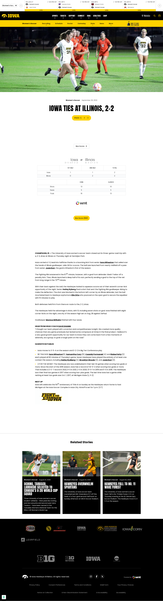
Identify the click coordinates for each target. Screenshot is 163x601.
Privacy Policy (34, 585)
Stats (93, 23)
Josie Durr (50, 268)
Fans (89, 15)
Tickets (63, 15)
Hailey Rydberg (68, 360)
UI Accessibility (101, 592)
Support (72, 15)
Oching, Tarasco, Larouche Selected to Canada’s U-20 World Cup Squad (41, 488)
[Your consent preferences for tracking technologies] (4, 597)
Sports (55, 15)
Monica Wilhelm (53, 320)
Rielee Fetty (116, 354)
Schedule (59, 23)
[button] (21, 5)
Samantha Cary (73, 354)
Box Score (80, 146)
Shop (105, 15)
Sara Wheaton (107, 262)
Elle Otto (75, 295)
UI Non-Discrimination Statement (74, 592)
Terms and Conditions (82, 585)
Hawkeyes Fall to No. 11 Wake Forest (119, 485)
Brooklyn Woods (87, 360)
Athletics (97, 15)
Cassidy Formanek (94, 354)
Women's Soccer (73, 100)
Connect (81, 15)
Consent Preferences (57, 585)
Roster (70, 23)
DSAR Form (104, 585)
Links (41, 10)
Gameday (82, 23)
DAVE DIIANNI (65, 326)
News (102, 23)
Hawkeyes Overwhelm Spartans (78, 485)
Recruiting (46, 23)
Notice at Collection (45, 592)
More (111, 23)
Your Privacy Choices (125, 585)
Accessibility (121, 592)
